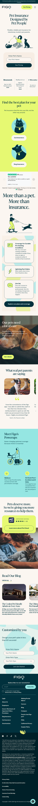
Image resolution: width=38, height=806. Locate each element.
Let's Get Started (19, 666)
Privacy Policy (5, 779)
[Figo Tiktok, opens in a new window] (11, 736)
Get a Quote (8, 357)
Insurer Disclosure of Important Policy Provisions (8, 711)
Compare (24, 711)
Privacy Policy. (17, 692)
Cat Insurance (19, 138)
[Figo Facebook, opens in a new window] (7, 736)
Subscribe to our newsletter (19, 683)
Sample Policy (25, 727)
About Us (5, 702)
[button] (32, 801)
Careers (23, 704)
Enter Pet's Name (15, 56)
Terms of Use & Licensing (8, 789)
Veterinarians (6, 723)
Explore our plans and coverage (19, 304)
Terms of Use (8, 692)
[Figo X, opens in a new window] (15, 736)
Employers (5, 705)
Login (3, 698)
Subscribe (30, 687)
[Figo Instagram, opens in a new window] (3, 736)
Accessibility (5, 786)
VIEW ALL (5, 580)
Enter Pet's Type (12, 657)
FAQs (22, 720)
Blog (22, 707)
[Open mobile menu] (35, 7)
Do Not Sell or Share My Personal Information (13, 783)
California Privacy (26, 723)
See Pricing (26, 7)
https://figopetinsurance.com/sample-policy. (13, 757)
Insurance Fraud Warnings (8, 793)
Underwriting (5, 796)
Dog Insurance (19, 164)
